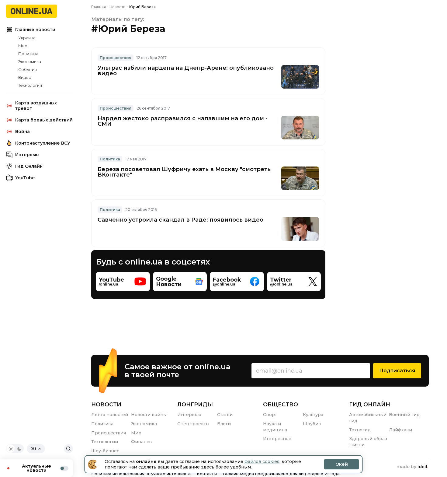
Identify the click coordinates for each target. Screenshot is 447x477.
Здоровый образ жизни (368, 441)
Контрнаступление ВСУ (42, 143)
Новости (106, 404)
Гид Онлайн (29, 166)
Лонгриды (195, 404)
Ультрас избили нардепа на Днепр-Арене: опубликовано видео (186, 71)
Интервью (27, 154)
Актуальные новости (36, 468)
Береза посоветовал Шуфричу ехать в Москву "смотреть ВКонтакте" (184, 172)
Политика (28, 53)
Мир (22, 45)
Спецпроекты (193, 423)
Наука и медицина (275, 427)
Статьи (225, 414)
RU (33, 449)
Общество (280, 404)
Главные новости (35, 29)
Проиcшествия (115, 57)
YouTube (25, 178)
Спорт (270, 414)
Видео (24, 77)
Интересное (277, 438)
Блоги (224, 423)
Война (22, 131)
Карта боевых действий (44, 120)
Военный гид (404, 414)
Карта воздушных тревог (36, 105)
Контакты (207, 473)
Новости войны (149, 414)
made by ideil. (412, 467)
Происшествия (108, 433)
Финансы (141, 441)
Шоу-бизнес (105, 451)
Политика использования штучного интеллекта (141, 473)
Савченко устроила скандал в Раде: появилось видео (180, 219)
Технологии (30, 85)
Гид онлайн (369, 404)
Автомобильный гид (367, 417)
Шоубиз (312, 423)
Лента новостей (109, 414)
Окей (341, 464)
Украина (27, 37)
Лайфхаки (400, 430)
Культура (313, 414)
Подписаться (397, 371)
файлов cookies (261, 461)
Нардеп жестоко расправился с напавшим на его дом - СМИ (183, 121)
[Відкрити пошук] (68, 448)
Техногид (360, 430)
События (27, 69)
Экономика (29, 61)
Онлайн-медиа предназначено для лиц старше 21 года (281, 473)
